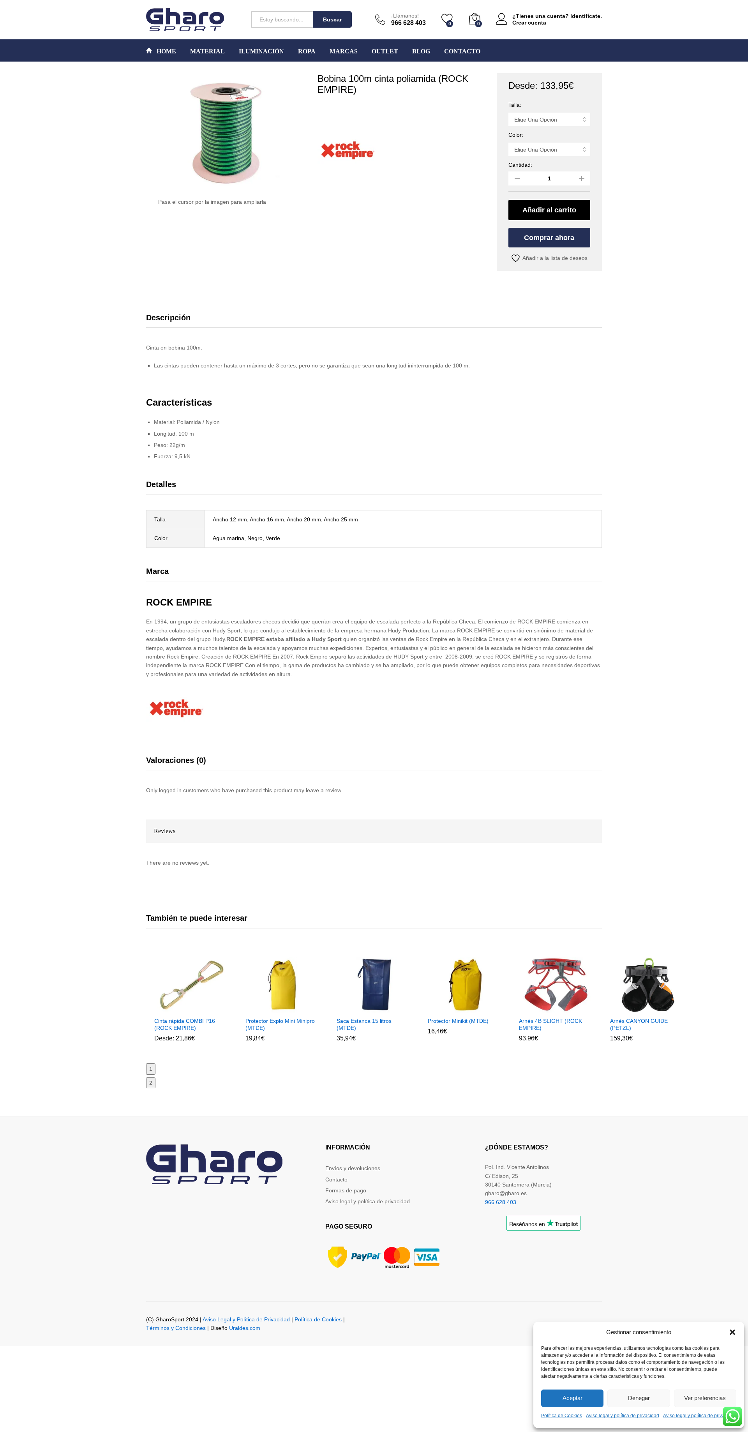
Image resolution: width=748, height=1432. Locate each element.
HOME (165, 51)
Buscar (332, 19)
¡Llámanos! (405, 15)
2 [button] (150, 1083)
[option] (191, 1004)
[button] (732, 1332)
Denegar (639, 1398)
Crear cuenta (529, 22)
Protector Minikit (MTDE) (458, 1021)
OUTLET (385, 51)
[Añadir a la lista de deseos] (208, 1008)
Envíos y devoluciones (352, 1168)
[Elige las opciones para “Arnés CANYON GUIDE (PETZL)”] (628, 1008)
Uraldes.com (244, 1328)
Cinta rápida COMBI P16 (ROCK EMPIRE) (184, 1024)
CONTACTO (462, 51)
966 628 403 (500, 1202)
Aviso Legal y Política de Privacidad (246, 1319)
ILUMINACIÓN (261, 51)
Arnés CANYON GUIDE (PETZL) (639, 1024)
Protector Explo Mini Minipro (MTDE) (280, 1024)
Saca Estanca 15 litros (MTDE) (364, 1024)
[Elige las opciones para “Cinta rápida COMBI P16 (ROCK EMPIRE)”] (172, 1008)
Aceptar (572, 1398)
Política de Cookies (561, 1415)
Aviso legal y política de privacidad (622, 1415)
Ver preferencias (705, 1398)
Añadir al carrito (549, 210)
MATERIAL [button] (207, 51)
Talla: (514, 105)
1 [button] (150, 1069)
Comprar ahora (549, 238)
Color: (515, 135)
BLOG (421, 51)
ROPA (307, 51)
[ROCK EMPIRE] (347, 149)
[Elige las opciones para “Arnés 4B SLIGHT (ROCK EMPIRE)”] (537, 1008)
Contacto (336, 1179)
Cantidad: (520, 165)
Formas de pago (345, 1190)
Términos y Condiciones (176, 1328)
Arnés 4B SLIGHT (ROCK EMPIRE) (550, 1024)
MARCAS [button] (344, 51)
